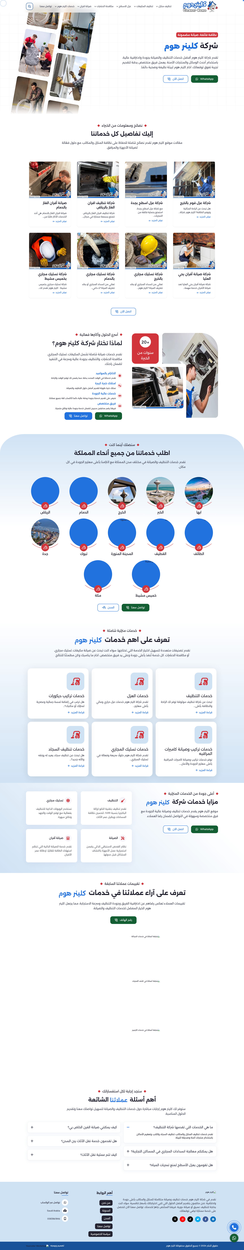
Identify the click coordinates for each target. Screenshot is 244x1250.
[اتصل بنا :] (234, 1227)
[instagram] (182, 1219)
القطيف (160, 554)
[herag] (213, 1219)
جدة (45, 554)
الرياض (45, 512)
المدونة (106, 1210)
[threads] (175, 1219)
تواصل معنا (103, 1226)
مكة (98, 595)
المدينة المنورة (122, 554)
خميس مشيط (146, 595)
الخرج (122, 512)
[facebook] (205, 1219)
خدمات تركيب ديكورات (66, 696)
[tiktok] (190, 1219)
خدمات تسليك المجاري (129, 749)
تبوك (83, 554)
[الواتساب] (234, 1238)
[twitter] (198, 1219)
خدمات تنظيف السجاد (66, 749)
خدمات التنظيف (199, 696)
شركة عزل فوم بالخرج (195, 203)
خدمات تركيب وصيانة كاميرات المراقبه (188, 751)
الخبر (160, 512)
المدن (107, 1218)
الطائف (199, 554)
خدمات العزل (137, 696)
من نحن (106, 1202)
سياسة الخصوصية (100, 1234)
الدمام (83, 512)
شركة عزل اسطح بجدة (147, 203)
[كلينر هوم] (210, 1192)
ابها (198, 512)
